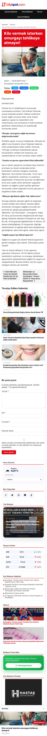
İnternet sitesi (7, 431)
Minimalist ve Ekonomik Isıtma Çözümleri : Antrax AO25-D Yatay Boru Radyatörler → (31, 276)
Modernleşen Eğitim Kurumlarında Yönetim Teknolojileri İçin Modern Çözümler (20, 590)
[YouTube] (25, 495)
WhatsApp (34, 88)
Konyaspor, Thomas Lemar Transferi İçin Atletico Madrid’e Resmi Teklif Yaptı (22, 581)
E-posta (6, 422)
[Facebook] (5, 495)
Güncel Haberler (11, 12)
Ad (4, 413)
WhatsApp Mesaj (23, 665)
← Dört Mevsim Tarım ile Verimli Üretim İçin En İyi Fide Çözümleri (10, 275)
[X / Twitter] (12, 495)
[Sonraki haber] (40, 511)
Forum (39, 12)
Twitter (15, 88)
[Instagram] (18, 495)
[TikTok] (31, 495)
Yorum (5, 391)
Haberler (5, 24)
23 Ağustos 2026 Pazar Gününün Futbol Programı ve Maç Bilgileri (24, 596)
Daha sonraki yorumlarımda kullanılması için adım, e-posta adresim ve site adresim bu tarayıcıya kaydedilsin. (23, 445)
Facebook (24, 88)
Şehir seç (9, 475)
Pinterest (16, 92)
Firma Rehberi (27, 12)
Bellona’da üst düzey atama (14, 593)
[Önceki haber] (35, 511)
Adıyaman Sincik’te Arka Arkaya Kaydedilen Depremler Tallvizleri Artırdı (24, 585)
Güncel (12, 24)
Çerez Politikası (23, 17)
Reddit (7, 92)
